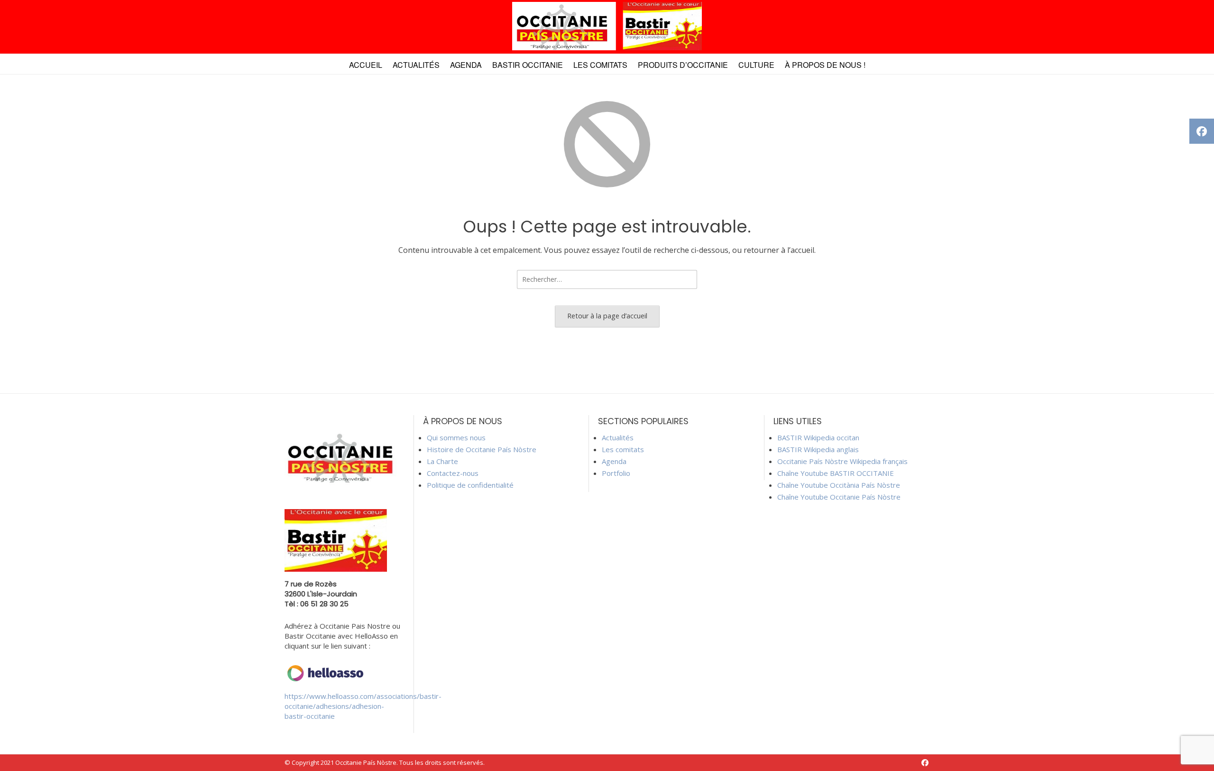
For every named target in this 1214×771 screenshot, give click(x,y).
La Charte (442, 461)
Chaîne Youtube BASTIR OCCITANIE (835, 473)
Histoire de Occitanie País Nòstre (481, 449)
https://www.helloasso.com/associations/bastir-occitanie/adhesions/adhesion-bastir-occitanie (363, 706)
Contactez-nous (452, 473)
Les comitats (600, 64)
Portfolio (616, 473)
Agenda (466, 64)
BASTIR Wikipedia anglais (818, 449)
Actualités (416, 64)
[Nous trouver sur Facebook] (924, 763)
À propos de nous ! (825, 64)
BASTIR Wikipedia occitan (818, 437)
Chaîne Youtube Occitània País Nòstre (838, 485)
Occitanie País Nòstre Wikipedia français (842, 461)
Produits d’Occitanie (683, 64)
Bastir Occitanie (527, 64)
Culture (756, 64)
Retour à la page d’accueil (607, 315)
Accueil (365, 64)
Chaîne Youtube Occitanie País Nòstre (839, 497)
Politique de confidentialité (470, 485)
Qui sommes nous (456, 437)
